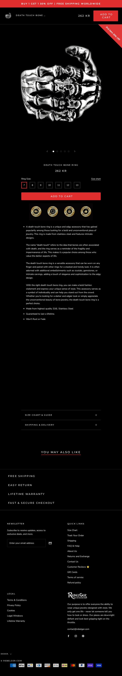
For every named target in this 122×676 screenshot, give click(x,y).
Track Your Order (75, 535)
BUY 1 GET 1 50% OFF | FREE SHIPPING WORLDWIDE (61, 3)
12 (68, 185)
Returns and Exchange (78, 556)
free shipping (21, 476)
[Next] (74, 151)
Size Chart (72, 530)
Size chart (96, 178)
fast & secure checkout (31, 502)
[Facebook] (68, 636)
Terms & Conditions (17, 600)
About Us (72, 551)
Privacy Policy (14, 605)
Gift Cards (72, 572)
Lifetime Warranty (16, 621)
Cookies (11, 610)
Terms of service (75, 577)
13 (77, 185)
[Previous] (47, 151)
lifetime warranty (26, 494)
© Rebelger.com (11, 661)
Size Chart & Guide (38, 415)
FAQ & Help (73, 545)
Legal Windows (15, 615)
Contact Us (72, 561)
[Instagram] (76, 636)
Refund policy (74, 582)
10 (49, 185)
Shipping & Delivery (39, 425)
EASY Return (20, 485)
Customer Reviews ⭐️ (78, 566)
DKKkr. (5, 654)
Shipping (71, 540)
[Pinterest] (83, 636)
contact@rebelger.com (78, 629)
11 (58, 185)
